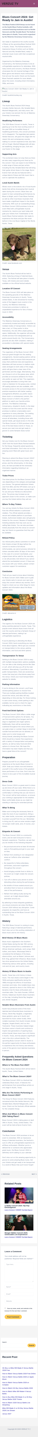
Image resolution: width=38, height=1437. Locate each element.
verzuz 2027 (6, 1414)
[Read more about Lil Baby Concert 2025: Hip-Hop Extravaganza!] (19, 1195)
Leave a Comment (10, 1210)
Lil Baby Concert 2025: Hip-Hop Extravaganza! (17, 1206)
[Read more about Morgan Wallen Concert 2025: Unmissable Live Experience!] (19, 1222)
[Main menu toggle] (34, 4)
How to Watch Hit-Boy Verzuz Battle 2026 (17, 1388)
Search (4, 1342)
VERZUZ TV (10, 3)
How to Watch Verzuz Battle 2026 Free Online (19, 1374)
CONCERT (18, 1210)
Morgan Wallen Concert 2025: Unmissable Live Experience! (16, 1233)
